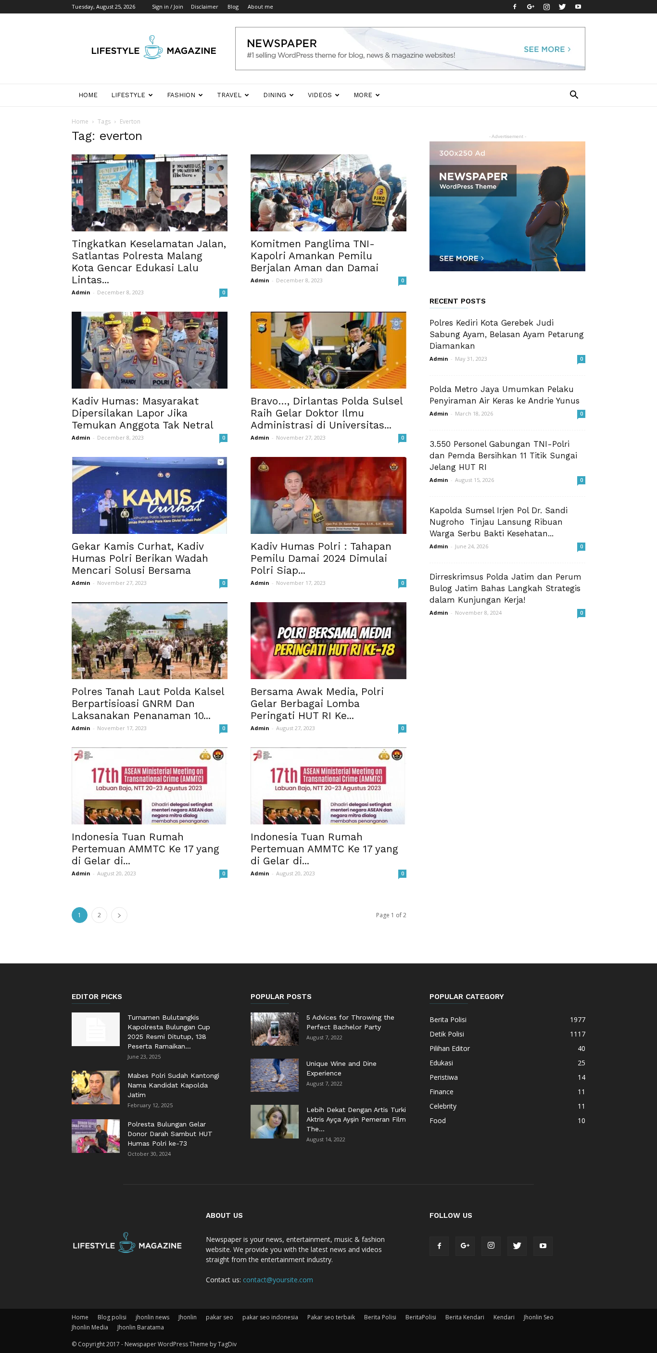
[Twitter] (562, 6)
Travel (229, 95)
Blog (233, 6)
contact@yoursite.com (278, 1279)
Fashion (181, 95)
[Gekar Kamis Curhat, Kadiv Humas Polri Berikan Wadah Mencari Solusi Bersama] (149, 495)
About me (260, 6)
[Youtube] (578, 6)
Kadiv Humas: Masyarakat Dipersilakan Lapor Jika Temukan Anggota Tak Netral (143, 413)
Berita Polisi (380, 1317)
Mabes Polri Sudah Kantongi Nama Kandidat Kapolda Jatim (173, 1085)
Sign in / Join (167, 6)
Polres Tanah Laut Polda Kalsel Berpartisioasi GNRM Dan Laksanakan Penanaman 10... (148, 703)
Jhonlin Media (90, 1327)
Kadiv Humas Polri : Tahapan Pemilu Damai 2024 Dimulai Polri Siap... (321, 558)
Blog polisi (112, 1317)
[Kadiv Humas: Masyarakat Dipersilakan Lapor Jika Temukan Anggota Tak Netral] (149, 350)
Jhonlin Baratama (140, 1327)
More (363, 95)
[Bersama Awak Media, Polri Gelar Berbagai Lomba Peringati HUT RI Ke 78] (328, 640)
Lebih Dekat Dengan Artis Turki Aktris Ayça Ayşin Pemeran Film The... (356, 1119)
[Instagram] (546, 6)
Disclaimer (204, 6)
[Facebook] (514, 6)
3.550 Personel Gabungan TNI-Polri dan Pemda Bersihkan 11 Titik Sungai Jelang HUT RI (503, 455)
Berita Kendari (464, 1317)
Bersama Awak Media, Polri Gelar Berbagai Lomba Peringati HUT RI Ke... (317, 703)
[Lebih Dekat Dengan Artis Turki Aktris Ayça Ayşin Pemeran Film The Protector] (275, 1121)
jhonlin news (152, 1317)
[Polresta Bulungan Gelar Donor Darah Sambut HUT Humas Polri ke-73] (96, 1136)
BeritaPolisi (420, 1317)
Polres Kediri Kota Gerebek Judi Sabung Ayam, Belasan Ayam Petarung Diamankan (507, 334)
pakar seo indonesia (270, 1317)
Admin (81, 292)
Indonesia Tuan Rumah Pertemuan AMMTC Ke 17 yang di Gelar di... (145, 849)
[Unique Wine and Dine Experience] (275, 1075)
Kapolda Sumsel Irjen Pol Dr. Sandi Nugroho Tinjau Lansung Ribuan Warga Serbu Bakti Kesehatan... (499, 522)
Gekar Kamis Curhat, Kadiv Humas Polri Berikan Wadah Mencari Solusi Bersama (140, 558)
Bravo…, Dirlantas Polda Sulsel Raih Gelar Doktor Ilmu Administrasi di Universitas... (327, 413)
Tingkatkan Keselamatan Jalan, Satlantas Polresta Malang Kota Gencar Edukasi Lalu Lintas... (149, 262)
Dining (274, 95)
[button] (573, 96)
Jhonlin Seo (539, 1317)
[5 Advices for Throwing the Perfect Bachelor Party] (275, 1029)
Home (88, 95)
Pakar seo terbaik (331, 1317)
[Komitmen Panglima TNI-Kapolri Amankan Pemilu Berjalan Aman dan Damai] (328, 192)
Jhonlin (187, 1317)
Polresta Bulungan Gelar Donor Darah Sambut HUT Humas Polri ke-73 (170, 1133)
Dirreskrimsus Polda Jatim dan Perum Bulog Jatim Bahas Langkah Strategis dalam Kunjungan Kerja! (505, 588)
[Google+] (530, 6)
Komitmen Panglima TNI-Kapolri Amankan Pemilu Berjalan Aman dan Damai (315, 256)
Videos (320, 95)
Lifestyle (128, 95)
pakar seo (219, 1317)
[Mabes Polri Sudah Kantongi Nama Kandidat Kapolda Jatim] (96, 1087)
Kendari (504, 1317)
